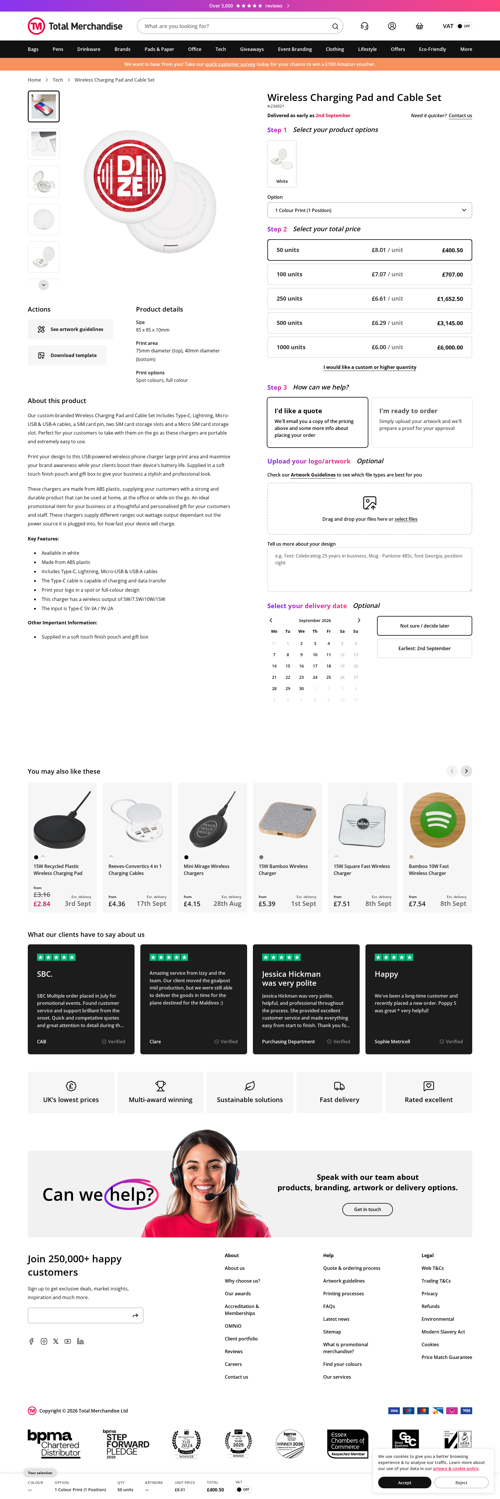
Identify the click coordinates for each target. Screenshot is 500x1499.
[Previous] (452, 771)
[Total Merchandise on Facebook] (31, 1341)
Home (34, 80)
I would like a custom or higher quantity (369, 367)
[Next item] (44, 285)
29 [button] (288, 688)
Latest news (336, 1319)
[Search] (335, 26)
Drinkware (88, 49)
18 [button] (328, 666)
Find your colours (342, 1364)
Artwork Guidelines (313, 475)
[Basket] (419, 26)
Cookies (430, 1344)
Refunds (431, 1306)
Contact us (460, 115)
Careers (233, 1364)
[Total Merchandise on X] (55, 1341)
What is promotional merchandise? (345, 1348)
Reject (461, 1482)
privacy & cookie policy (456, 1468)
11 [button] (328, 654)
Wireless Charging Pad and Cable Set (115, 80)
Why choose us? (242, 1281)
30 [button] (301, 688)
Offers (398, 49)
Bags (33, 49)
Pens (58, 49)
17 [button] (315, 666)
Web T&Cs (433, 1268)
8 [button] (288, 654)
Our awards (238, 1293)
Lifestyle (367, 49)
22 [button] (288, 677)
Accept (404, 1482)
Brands (122, 49)
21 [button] (274, 677)
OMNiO (233, 1326)
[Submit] (135, 1315)
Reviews (234, 1351)
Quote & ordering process (351, 1268)
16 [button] (301, 666)
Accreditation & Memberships (242, 1309)
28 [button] (274, 688)
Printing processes (343, 1293)
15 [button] (288, 666)
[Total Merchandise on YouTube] (67, 1341)
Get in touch (367, 1209)
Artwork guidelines (344, 1281)
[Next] (466, 771)
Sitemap (332, 1332)
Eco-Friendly (432, 49)
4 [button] (329, 643)
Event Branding (295, 49)
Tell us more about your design (301, 544)
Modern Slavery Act (443, 1332)
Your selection (40, 1472)
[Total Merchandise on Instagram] (44, 1341)
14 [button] (274, 666)
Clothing (335, 49)
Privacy (430, 1293)
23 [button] (301, 677)
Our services (337, 1377)
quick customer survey (230, 64)
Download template (74, 355)
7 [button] (274, 654)
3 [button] (315, 643)
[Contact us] (364, 26)
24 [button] (315, 677)
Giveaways (252, 49)
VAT (448, 26)
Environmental (438, 1319)
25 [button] (328, 677)
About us (235, 1268)
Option (275, 197)
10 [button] (315, 654)
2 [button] (301, 643)
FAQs (329, 1306)
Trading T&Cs (436, 1281)
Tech (221, 49)
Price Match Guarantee (447, 1357)
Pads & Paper (159, 49)
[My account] (391, 26)
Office (194, 49)
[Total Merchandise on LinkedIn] (80, 1341)
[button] (240, 26)
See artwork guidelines (77, 329)
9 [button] (301, 654)
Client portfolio (241, 1339)
